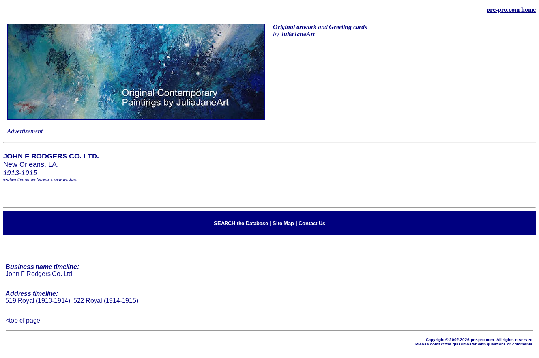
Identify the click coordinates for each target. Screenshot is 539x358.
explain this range (19, 179)
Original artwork (294, 27)
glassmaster (465, 344)
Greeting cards (348, 27)
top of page (24, 320)
